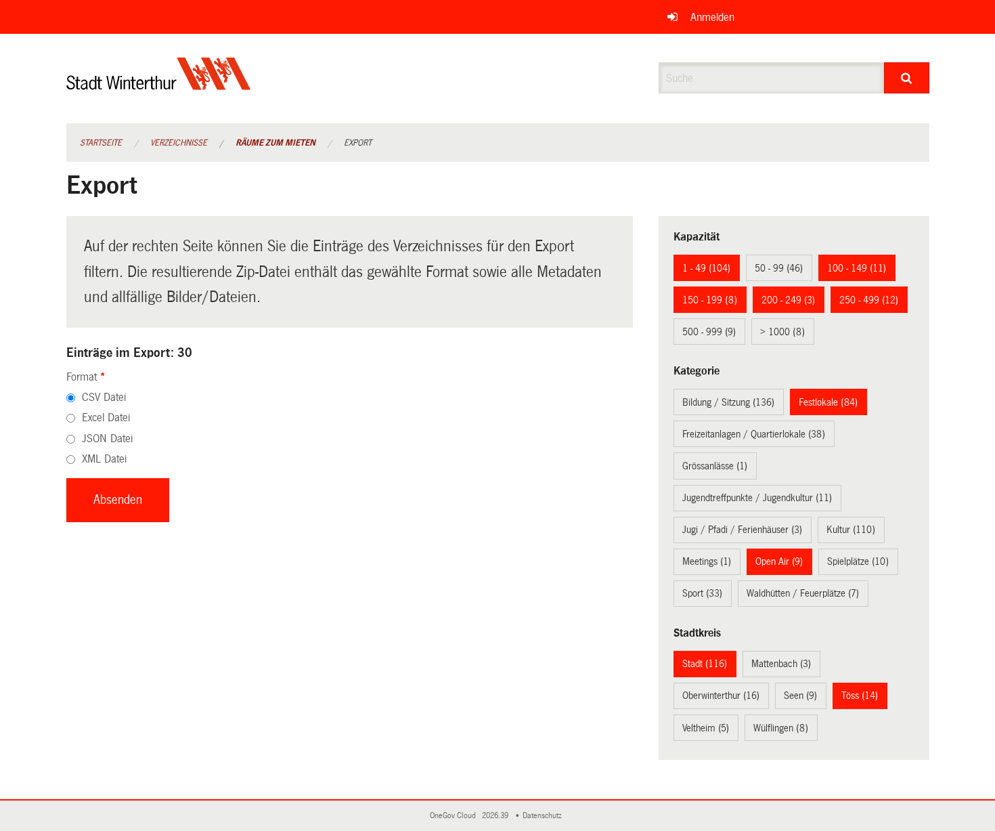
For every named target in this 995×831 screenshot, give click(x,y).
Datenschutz (544, 815)
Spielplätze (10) (858, 561)
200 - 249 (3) (788, 300)
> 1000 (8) (782, 331)
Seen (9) (800, 695)
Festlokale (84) (828, 402)
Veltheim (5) (705, 728)
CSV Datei (104, 397)
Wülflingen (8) (780, 728)
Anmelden (712, 17)
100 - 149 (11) (856, 268)
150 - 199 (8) (709, 300)
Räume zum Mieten (275, 143)
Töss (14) (859, 695)
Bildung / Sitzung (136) (728, 402)
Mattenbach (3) (781, 663)
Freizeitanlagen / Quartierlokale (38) (753, 434)
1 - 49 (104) (706, 268)
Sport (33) (702, 593)
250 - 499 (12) (868, 300)
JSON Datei (107, 438)
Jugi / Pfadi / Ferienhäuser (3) (742, 529)
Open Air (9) (779, 561)
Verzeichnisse (178, 143)
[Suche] (906, 77)
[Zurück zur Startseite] (158, 85)
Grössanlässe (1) (714, 466)
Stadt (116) (704, 663)
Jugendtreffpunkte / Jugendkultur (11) (757, 497)
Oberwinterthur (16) (720, 695)
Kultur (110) (850, 529)
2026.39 (496, 815)
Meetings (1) (706, 561)
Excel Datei (106, 417)
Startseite (101, 143)
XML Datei (104, 459)
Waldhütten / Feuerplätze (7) (803, 593)
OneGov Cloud (455, 815)
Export (358, 143)
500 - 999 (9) (709, 331)
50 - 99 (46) (779, 268)
